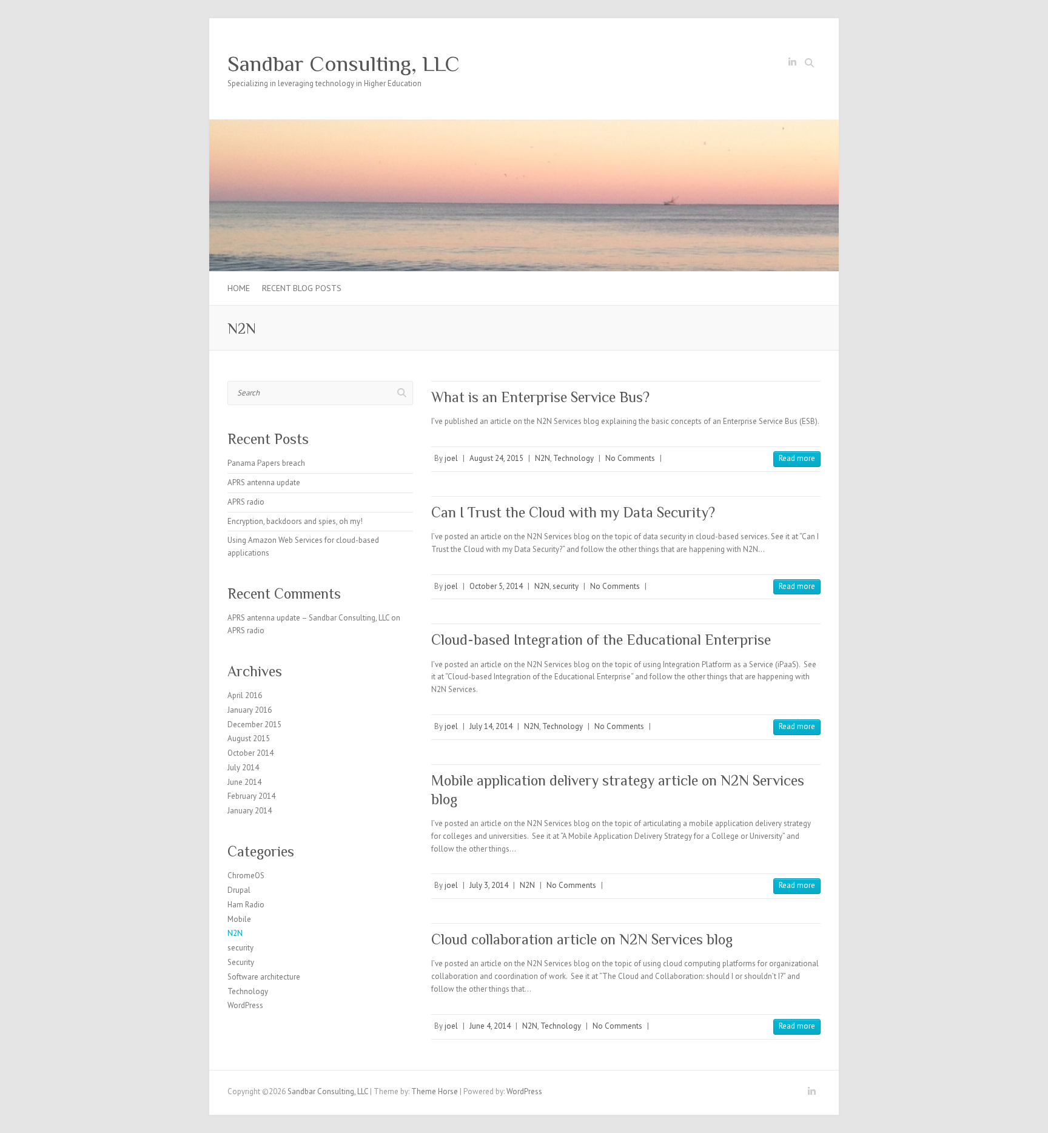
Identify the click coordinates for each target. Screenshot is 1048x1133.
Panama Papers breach (266, 463)
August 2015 (248, 738)
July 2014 (243, 767)
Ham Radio (245, 904)
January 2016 (249, 710)
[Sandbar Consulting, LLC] (524, 125)
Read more (797, 458)
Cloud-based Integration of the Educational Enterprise (601, 639)
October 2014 (250, 753)
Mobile (239, 919)
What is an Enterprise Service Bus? (540, 397)
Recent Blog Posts (301, 288)
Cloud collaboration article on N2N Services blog (582, 939)
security (566, 586)
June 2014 (244, 782)
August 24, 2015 (496, 458)
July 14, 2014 (490, 726)
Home (238, 288)
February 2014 (251, 796)
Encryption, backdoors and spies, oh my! (295, 521)
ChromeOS (245, 875)
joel (451, 458)
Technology (573, 458)
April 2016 (244, 695)
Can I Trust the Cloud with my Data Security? (573, 512)
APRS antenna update (263, 482)
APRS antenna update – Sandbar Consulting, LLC (308, 618)
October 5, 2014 (496, 586)
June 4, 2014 (490, 1026)
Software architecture (263, 977)
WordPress (245, 1005)
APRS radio (245, 502)
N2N (542, 458)
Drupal (238, 890)
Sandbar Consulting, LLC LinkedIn (792, 64)
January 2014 (249, 810)
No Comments (630, 458)
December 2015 (254, 724)
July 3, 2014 (488, 885)
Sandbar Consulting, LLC (343, 64)
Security (240, 962)
